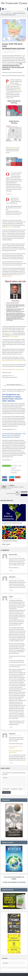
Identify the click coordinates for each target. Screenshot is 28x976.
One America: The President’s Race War (12, 523)
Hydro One (13, 468)
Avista (15, 465)
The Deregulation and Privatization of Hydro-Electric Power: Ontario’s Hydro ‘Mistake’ (12, 397)
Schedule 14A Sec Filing (13, 147)
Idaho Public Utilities (15, 470)
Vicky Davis (9, 51)
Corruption (5, 52)
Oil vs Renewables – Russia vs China (16, 487)
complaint (23, 55)
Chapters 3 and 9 (7, 333)
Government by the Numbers (9, 541)
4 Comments (11, 52)
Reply (11, 570)
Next (17, 492)
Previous (12, 485)
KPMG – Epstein (6, 544)
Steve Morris (13, 472)
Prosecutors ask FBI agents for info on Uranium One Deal (14, 360)
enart (20, 465)
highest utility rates (9, 226)
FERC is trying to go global (13, 336)
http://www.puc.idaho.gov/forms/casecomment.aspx (13, 369)
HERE (15, 429)
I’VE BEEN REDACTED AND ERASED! (13, 494)
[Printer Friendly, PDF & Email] (6, 466)
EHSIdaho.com (9, 194)
